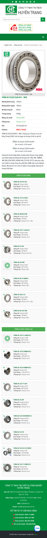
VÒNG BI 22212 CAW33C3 (22, 335)
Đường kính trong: (8, 102)
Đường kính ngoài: (8, 106)
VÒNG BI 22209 (18, 400)
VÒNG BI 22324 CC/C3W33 (22, 448)
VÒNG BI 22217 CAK (20, 384)
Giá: (3, 126)
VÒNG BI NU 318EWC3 (20, 278)
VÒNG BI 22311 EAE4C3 (21, 230)
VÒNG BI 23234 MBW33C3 (22, 367)
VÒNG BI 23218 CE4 (20, 182)
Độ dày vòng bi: (7, 110)
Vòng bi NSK (20, 118)
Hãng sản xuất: (7, 118)
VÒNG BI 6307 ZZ (19, 294)
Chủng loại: (6, 122)
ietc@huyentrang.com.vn (26, 507)
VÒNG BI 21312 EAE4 (20, 198)
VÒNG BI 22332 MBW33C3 (22, 351)
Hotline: (5, 130)
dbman (36, 534)
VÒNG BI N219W (18, 262)
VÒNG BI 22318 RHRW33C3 (22, 416)
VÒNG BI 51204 (18, 246)
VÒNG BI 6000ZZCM (20, 214)
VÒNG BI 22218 (18, 432)
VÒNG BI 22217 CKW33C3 (22, 464)
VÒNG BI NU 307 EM (20, 311)
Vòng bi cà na (21, 122)
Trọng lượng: (6, 114)
